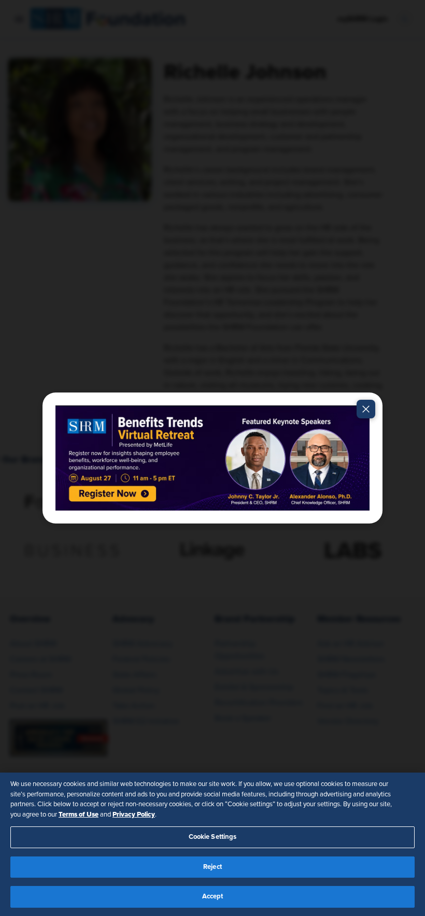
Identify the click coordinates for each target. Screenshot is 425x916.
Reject (212, 867)
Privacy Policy (133, 814)
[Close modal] (366, 409)
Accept (212, 896)
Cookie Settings (213, 837)
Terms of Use (78, 814)
